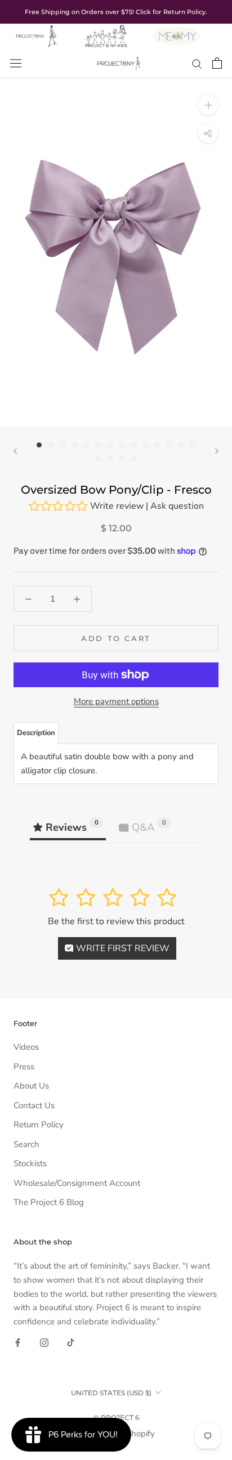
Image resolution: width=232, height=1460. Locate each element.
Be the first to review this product (116, 921)
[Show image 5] (86, 444)
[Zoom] (208, 105)
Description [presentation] (36, 733)
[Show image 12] (169, 444)
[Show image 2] (50, 444)
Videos (26, 1047)
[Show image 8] (121, 444)
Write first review (121, 948)
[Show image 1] (39, 444)
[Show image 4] (74, 444)
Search (26, 1144)
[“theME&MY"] (176, 30)
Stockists (30, 1163)
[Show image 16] (110, 459)
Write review (117, 506)
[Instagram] (44, 1342)
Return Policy (39, 1124)
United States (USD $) (111, 1393)
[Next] (216, 451)
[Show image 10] (145, 444)
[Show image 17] (121, 459)
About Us (31, 1085)
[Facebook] (18, 1342)
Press (24, 1066)
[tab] (36, 733)
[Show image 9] (133, 444)
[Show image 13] (181, 444)
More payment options (116, 701)
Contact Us (34, 1105)
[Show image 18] (133, 459)
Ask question (177, 506)
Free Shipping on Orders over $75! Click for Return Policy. (116, 12)
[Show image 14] (192, 444)
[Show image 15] (98, 459)
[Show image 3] (62, 444)
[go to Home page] (36, 30)
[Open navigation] (15, 63)
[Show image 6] (98, 444)
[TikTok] (70, 1342)
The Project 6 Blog (49, 1202)
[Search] (197, 63)
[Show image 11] (157, 444)
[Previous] (15, 451)
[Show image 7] (110, 444)
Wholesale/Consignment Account (77, 1183)
